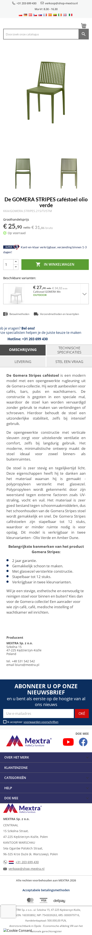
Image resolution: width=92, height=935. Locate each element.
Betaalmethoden (19, 314)
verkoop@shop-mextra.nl (61, 3)
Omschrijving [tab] (23, 349)
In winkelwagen (55, 264)
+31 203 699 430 (26, 3)
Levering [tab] (23, 361)
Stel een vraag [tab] (69, 361)
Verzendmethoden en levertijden (59, 314)
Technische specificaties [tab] (69, 350)
